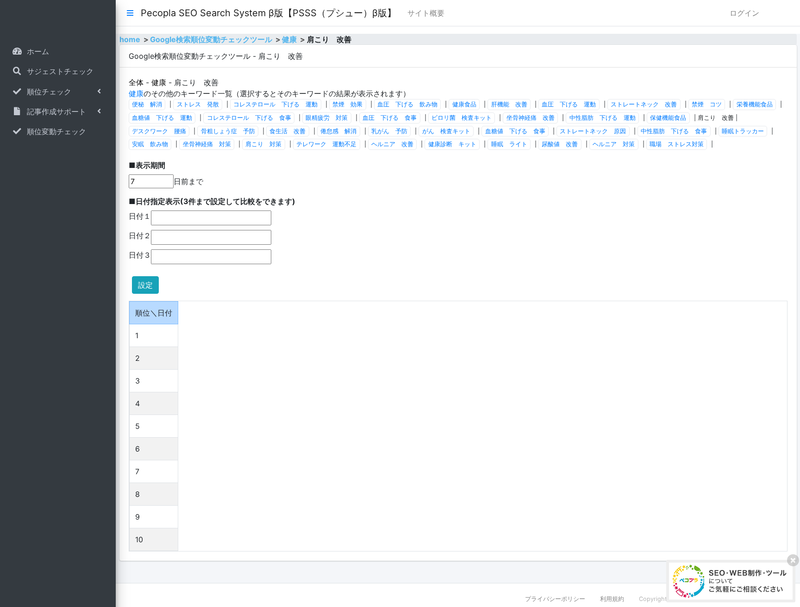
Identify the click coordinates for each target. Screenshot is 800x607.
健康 (289, 39)
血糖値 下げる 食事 (515, 131)
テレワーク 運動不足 (326, 144)
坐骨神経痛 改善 (530, 117)
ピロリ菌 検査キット (461, 117)
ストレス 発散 (198, 104)
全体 (136, 82)
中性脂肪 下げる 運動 (602, 117)
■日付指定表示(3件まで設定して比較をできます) (212, 201)
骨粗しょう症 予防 (228, 131)
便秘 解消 (147, 104)
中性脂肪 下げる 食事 (674, 131)
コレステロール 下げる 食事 (249, 117)
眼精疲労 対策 (327, 117)
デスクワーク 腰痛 (159, 131)
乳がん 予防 (389, 131)
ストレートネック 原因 (593, 131)
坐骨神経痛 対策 (207, 144)
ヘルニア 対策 (614, 144)
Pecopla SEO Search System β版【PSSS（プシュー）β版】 (268, 13)
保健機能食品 (668, 117)
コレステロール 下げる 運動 (275, 104)
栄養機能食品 (755, 104)
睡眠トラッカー (743, 131)
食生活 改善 (287, 131)
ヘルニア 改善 (392, 144)
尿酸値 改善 (560, 144)
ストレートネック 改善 (644, 104)
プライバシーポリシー (555, 598)
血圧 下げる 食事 (389, 117)
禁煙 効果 (347, 104)
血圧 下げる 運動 (569, 104)
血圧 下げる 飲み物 (407, 104)
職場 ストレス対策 (677, 144)
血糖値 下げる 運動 (162, 117)
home (129, 39)
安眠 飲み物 (150, 144)
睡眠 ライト (509, 144)
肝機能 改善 (509, 104)
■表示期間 (147, 165)
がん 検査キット (446, 131)
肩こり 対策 (263, 144)
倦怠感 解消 (338, 131)
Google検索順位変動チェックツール (211, 39)
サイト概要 (425, 13)
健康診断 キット (452, 144)
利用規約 (612, 598)
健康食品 (464, 104)
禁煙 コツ (707, 104)
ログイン (744, 13)
